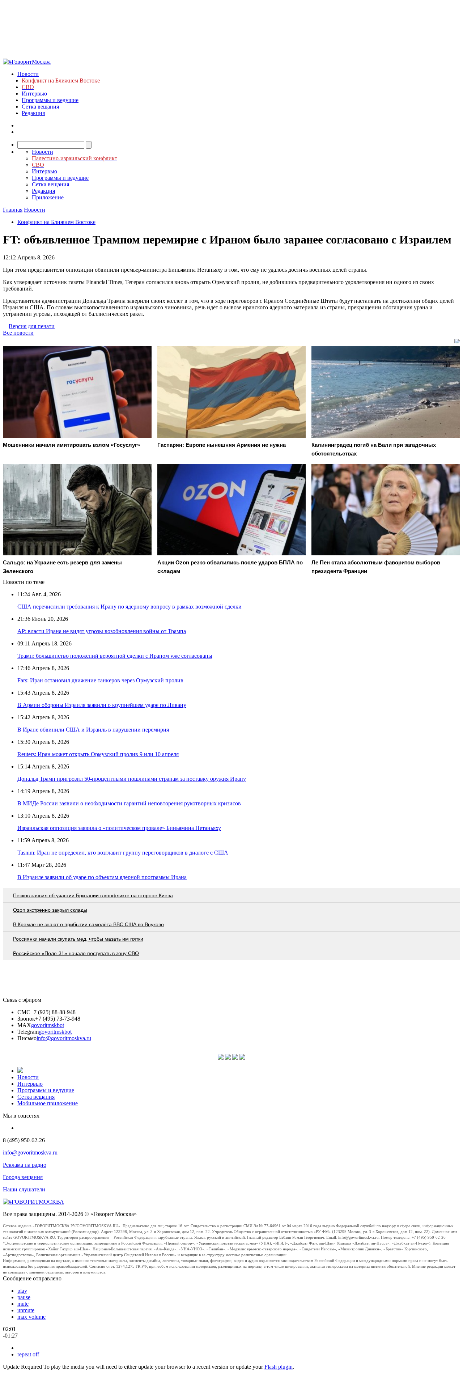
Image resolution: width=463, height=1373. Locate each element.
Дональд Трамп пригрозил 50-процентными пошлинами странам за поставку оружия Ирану (131, 779)
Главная (12, 210)
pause (23, 1297)
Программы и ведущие (50, 100)
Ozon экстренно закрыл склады (50, 910)
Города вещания (23, 1177)
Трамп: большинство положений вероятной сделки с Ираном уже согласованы (114, 656)
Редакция (33, 113)
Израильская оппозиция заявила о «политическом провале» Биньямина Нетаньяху (119, 828)
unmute (25, 1310)
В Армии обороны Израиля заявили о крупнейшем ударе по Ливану (101, 705)
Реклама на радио (24, 1165)
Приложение (48, 197)
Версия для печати (32, 326)
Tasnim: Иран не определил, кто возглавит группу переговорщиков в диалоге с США (122, 852)
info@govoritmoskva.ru (64, 1038)
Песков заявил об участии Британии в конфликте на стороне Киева (93, 895)
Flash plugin (278, 1367)
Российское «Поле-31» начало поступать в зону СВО (76, 953)
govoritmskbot (47, 1025)
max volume (31, 1317)
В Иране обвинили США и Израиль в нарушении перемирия (93, 729)
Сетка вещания (40, 106)
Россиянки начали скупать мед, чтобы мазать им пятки (78, 939)
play (22, 1291)
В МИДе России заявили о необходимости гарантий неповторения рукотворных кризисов (129, 803)
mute (23, 1304)
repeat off (28, 1354)
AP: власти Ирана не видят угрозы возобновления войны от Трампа (101, 631)
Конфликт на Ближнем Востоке (56, 222)
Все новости (18, 333)
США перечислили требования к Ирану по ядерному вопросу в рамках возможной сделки (129, 606)
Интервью (34, 93)
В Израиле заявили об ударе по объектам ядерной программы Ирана (102, 877)
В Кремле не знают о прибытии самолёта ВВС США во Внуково (88, 924)
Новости (28, 74)
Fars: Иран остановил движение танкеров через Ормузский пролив (100, 680)
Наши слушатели (24, 1189)
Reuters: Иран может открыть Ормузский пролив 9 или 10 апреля (98, 754)
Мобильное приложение (47, 1103)
